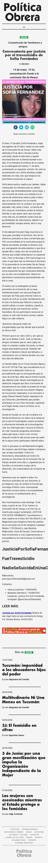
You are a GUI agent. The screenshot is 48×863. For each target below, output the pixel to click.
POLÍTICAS (14, 829)
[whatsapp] (32, 127)
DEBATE (29, 837)
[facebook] (15, 127)
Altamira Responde (24, 843)
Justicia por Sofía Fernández (17, 613)
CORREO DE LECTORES (14, 837)
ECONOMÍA (39, 832)
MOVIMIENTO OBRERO (14, 832)
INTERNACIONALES (30, 829)
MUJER (24, 37)
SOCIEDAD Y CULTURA (18, 835)
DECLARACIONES (19, 840)
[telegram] (27, 127)
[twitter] (21, 127)
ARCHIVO (39, 837)
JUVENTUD (34, 835)
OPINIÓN (32, 840)
